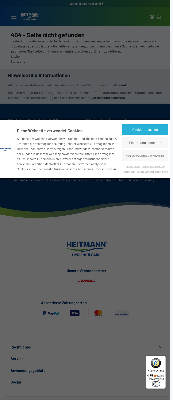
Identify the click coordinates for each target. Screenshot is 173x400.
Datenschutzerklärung (153, 166)
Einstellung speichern (145, 143)
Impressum (129, 171)
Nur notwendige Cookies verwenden (145, 155)
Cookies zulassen (145, 129)
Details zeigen (133, 166)
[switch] (156, 383)
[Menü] (163, 358)
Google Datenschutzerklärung (152, 171)
